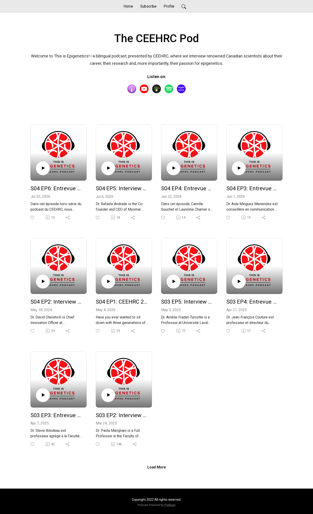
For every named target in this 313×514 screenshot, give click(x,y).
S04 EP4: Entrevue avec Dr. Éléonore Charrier (187, 188)
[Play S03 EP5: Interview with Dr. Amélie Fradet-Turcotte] (173, 281)
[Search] (184, 6)
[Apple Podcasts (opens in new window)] (131, 88)
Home (128, 6)
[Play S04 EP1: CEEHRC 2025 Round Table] (108, 281)
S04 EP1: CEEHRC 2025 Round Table (122, 302)
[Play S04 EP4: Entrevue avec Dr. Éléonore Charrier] (173, 168)
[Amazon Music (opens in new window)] (181, 88)
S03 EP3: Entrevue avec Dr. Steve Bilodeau (56, 415)
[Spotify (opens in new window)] (169, 88)
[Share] (68, 217)
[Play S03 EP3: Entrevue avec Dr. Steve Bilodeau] (43, 395)
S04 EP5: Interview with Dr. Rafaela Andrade (122, 188)
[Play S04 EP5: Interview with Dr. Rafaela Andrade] (108, 168)
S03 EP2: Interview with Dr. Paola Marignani (122, 415)
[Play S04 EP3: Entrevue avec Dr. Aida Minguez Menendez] (239, 168)
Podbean (170, 505)
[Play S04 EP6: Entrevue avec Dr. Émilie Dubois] (43, 168)
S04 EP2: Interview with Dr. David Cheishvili (56, 302)
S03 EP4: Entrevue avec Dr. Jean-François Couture (252, 302)
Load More (156, 467)
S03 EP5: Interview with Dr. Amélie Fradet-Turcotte (187, 302)
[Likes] (32, 217)
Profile (169, 6)
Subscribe (148, 6)
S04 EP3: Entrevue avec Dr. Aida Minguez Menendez (252, 188)
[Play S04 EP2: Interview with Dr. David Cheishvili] (43, 281)
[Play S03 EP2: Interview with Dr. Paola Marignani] (108, 395)
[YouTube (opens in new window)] (144, 88)
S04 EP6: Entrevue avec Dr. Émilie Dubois (56, 188)
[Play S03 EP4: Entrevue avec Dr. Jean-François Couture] (239, 281)
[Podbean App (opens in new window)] (156, 88)
